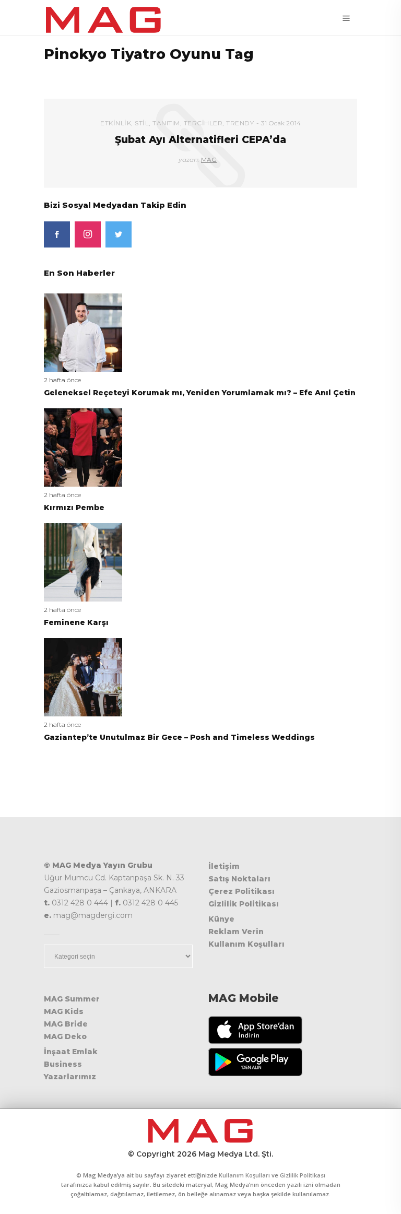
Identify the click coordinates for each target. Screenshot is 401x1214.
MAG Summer (72, 999)
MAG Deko (65, 1036)
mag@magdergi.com (93, 915)
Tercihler (203, 123)
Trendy (240, 123)
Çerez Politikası (241, 891)
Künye (221, 919)
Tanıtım (166, 123)
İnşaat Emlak (71, 1051)
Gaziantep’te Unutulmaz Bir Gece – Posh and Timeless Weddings (179, 737)
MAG (209, 159)
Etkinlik (115, 123)
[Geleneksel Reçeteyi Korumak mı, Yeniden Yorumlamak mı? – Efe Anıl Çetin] (83, 332)
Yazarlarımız (70, 1076)
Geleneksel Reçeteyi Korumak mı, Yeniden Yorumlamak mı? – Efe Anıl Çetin (200, 392)
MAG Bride (66, 1024)
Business (63, 1064)
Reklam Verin (236, 931)
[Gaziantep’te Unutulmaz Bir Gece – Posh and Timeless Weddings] (83, 676)
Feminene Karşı (76, 622)
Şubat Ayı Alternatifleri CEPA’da (200, 140)
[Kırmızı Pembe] (83, 447)
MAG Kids (64, 1011)
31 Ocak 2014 (281, 123)
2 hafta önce (62, 380)
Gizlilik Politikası (243, 904)
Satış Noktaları (239, 878)
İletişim (224, 866)
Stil (142, 123)
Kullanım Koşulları (246, 944)
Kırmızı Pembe (74, 507)
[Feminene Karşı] (83, 561)
